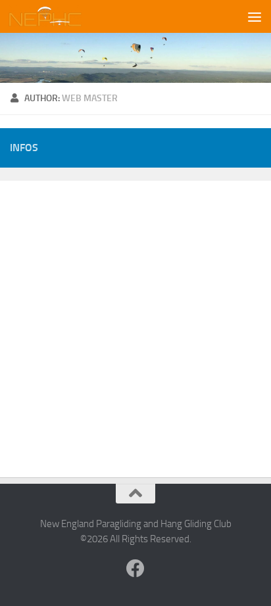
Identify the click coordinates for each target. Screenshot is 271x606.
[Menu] (254, 16)
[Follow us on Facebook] (135, 568)
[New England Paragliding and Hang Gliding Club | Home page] (58, 16)
